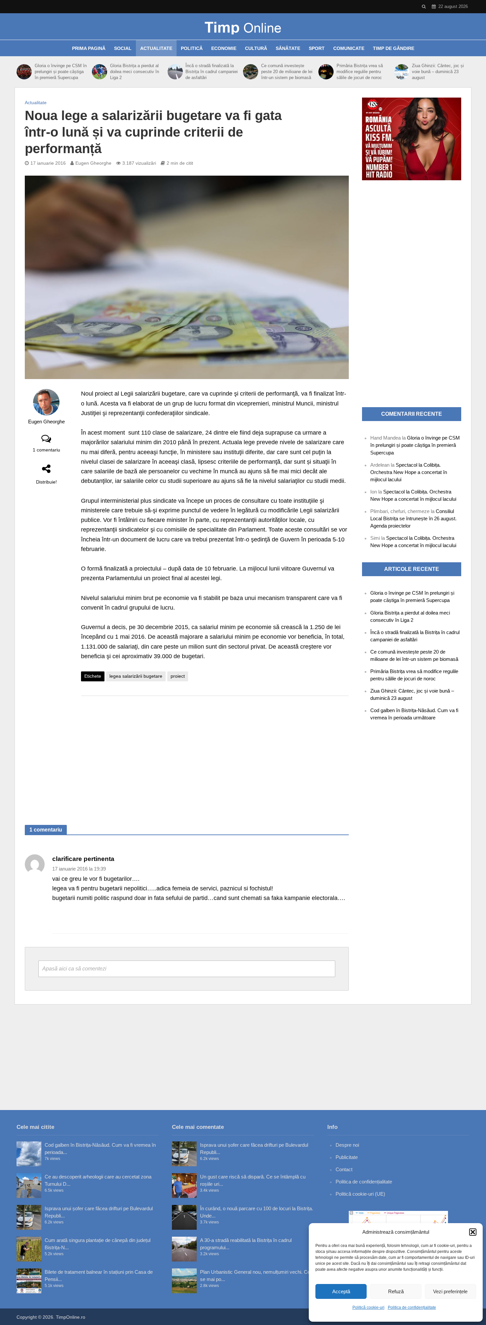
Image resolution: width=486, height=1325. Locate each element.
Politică (192, 48)
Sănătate (288, 48)
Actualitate (156, 48)
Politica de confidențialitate (412, 1307)
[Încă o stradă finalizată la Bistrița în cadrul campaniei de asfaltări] (175, 71)
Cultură (256, 48)
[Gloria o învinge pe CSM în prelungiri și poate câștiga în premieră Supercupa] (24, 71)
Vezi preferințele (450, 1291)
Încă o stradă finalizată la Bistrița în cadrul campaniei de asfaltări (211, 71)
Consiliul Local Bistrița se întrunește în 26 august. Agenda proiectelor (413, 518)
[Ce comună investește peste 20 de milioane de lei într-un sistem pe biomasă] (250, 71)
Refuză (396, 1291)
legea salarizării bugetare (135, 676)
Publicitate (347, 1157)
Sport (317, 48)
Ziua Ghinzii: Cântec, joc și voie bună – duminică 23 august (438, 71)
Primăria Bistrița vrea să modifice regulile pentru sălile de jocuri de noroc (360, 71)
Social (123, 48)
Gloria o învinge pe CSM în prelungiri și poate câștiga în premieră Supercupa (61, 71)
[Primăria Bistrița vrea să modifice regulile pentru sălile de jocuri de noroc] (325, 71)
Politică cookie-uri (368, 1307)
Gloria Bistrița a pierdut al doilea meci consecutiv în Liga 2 (134, 71)
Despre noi (347, 1145)
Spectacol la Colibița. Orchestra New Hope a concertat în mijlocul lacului (408, 472)
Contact (344, 1169)
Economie (223, 48)
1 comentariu (46, 449)
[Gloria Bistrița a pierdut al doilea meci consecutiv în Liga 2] (99, 71)
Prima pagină (88, 48)
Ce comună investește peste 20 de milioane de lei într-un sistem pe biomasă (286, 71)
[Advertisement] (215, 753)
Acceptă (341, 1291)
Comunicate (348, 48)
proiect (178, 676)
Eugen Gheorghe (93, 163)
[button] (472, 1232)
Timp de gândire (393, 48)
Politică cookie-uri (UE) (360, 1194)
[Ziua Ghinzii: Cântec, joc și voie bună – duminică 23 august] (401, 71)
